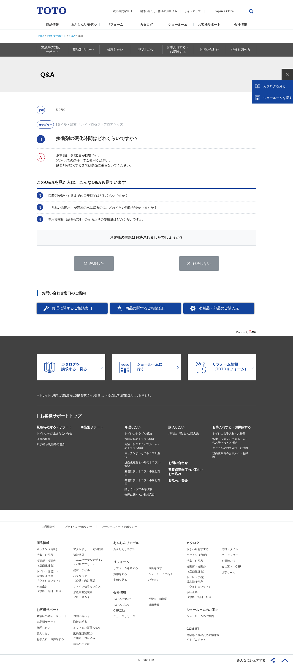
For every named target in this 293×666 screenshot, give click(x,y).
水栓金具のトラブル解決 (140, 439)
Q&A (72, 36)
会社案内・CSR (231, 566)
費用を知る (120, 574)
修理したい (133, 427)
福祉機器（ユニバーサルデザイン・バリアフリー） (88, 559)
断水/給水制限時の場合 (51, 444)
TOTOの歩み (121, 604)
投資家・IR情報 (158, 598)
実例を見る (120, 579)
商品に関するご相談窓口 (145, 308)
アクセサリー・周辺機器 (88, 549)
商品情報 (52, 24)
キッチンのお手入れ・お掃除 (230, 448)
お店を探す (155, 568)
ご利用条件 (48, 526)
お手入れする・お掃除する (231, 427)
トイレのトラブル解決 (138, 433)
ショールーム (177, 24)
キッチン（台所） (48, 549)
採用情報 (153, 604)
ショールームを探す (277, 98)
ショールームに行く (160, 574)
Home (40, 36)
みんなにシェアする (251, 660)
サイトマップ (192, 11)
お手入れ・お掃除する (50, 639)
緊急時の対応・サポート (54, 427)
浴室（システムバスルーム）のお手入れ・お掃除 (230, 440)
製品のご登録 (178, 481)
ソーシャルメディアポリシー (119, 526)
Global (230, 11)
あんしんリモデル (84, 24)
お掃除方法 (228, 560)
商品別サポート (92, 427)
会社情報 (240, 24)
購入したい (176, 427)
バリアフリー (230, 555)
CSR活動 (119, 610)
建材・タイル (81, 570)
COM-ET (193, 629)
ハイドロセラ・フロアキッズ (102, 124)
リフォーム (115, 24)
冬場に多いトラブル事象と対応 (142, 482)
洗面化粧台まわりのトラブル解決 (142, 464)
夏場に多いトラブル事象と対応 (142, 473)
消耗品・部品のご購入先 (219, 308)
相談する (153, 579)
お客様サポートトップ (60, 416)
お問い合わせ (147, 11)
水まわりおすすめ (198, 549)
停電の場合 (43, 439)
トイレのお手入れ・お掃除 (228, 433)
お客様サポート (209, 24)
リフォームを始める (125, 568)
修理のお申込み (167, 11)
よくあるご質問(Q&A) (86, 627)
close (287, 74)
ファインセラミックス (87, 586)
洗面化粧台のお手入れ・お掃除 (230, 455)
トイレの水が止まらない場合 (54, 433)
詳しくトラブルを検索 (138, 489)
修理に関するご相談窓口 (72, 308)
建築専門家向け (122, 11)
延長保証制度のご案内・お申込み (186, 472)
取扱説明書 (80, 621)
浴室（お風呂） (46, 555)
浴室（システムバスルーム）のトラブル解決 (142, 446)
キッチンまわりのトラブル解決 (142, 455)
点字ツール (228, 572)
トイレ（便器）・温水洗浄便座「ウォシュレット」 (49, 576)
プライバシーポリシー (78, 526)
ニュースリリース (124, 616)
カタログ (146, 24)
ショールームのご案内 (203, 609)
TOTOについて (122, 598)
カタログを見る (274, 86)
